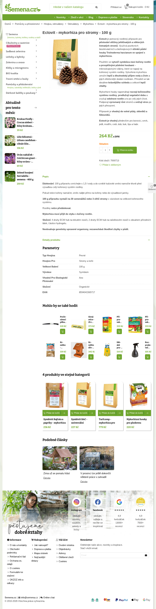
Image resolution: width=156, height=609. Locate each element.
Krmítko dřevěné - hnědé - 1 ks (91, 345)
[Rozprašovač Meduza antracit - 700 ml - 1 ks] (136, 350)
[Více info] (64, 413)
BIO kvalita (12, 73)
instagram (76, 510)
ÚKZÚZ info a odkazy (15, 581)
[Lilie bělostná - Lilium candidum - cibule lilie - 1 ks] (10, 140)
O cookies (15, 568)
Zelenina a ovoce (15, 62)
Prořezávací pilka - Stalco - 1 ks (63, 320)
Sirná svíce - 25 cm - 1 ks (91, 320)
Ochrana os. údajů (14, 562)
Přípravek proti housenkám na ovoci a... (147, 320)
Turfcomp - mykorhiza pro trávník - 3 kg (107, 423)
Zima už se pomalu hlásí (56, 473)
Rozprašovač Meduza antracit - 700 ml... (148, 345)
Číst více (46, 478)
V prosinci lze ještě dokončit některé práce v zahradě (95, 475)
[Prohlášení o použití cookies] (57, 561)
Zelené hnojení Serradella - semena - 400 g (25, 176)
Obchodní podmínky (13, 551)
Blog (91, 17)
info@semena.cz (30, 597)
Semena (22, 36)
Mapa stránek (41, 553)
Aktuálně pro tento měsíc (13, 108)
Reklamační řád (18, 556)
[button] (30, 107)
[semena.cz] (23, 7)
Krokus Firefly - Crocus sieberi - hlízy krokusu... (25, 122)
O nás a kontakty (18, 545)
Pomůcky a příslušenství (22, 86)
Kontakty (144, 17)
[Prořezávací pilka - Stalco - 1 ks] (50, 324)
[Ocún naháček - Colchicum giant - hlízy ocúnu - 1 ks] (10, 158)
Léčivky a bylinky (15, 56)
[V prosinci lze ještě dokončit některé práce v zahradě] (97, 458)
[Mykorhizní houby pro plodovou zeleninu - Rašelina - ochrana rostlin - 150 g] (138, 395)
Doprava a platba (107, 17)
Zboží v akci (77, 17)
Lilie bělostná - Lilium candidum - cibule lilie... (27, 140)
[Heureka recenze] (141, 502)
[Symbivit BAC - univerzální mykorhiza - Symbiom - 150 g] (83, 395)
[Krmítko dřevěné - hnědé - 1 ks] (79, 350)
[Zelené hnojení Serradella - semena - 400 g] (10, 176)
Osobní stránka (66, 545)
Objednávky (65, 549)
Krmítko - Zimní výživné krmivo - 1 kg (63, 345)
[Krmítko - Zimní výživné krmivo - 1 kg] (50, 350)
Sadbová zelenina (15, 51)
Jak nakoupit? (41, 545)
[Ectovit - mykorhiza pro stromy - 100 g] (69, 63)
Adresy (62, 553)
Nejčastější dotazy (38, 559)
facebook (98, 510)
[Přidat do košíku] (62, 331)
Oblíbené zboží (66, 557)
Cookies (63, 561)
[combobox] (71, 7)
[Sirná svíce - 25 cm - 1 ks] (79, 324)
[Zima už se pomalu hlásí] (60, 458)
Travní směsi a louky (17, 78)
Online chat (49, 597)
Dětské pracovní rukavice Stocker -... (119, 345)
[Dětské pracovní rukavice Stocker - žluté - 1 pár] (107, 350)
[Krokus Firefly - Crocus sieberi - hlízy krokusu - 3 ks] (10, 122)
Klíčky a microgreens (17, 67)
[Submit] (96, 7)
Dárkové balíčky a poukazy (20, 92)
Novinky (61, 17)
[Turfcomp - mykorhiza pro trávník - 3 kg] (110, 395)
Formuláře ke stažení (15, 574)
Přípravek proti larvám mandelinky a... (119, 320)
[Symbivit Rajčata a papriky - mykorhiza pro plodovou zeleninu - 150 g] (55, 395)
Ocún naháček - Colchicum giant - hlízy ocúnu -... (26, 158)
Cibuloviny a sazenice (18, 44)
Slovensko (128, 17)
